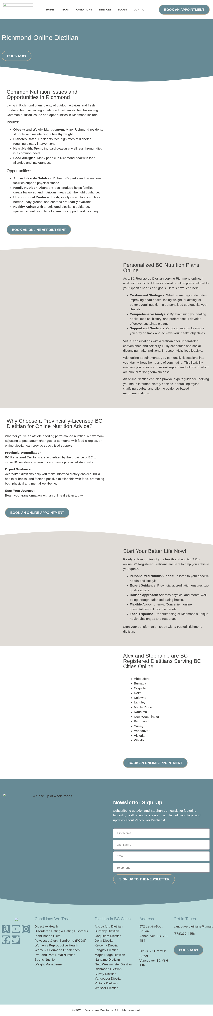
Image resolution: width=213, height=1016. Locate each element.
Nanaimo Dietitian (107, 959)
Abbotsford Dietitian (109, 926)
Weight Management (49, 964)
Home (50, 9)
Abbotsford (142, 678)
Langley (139, 702)
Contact (140, 9)
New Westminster (146, 716)
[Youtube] (16, 929)
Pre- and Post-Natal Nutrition (55, 955)
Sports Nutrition (46, 959)
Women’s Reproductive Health (56, 945)
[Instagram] (26, 929)
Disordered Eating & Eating (54, 931)
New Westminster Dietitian (113, 964)
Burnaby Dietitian (107, 931)
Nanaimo (140, 712)
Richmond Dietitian (108, 969)
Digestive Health (46, 926)
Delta (137, 693)
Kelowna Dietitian (107, 945)
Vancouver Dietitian (108, 978)
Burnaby (140, 683)
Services (105, 9)
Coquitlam (141, 688)
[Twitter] (16, 939)
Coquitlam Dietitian (108, 936)
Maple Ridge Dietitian (110, 955)
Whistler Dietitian (106, 988)
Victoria (139, 735)
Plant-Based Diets (47, 936)
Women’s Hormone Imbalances (57, 950)
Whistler (139, 740)
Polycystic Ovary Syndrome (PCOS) (60, 940)
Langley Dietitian (106, 950)
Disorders (81, 931)
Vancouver (141, 731)
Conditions (84, 9)
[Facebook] (6, 939)
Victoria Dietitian (106, 983)
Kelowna (140, 697)
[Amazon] (6, 929)
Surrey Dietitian (105, 974)
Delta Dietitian (104, 940)
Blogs (122, 9)
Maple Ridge (143, 707)
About (65, 9)
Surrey (138, 726)
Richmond (141, 721)
